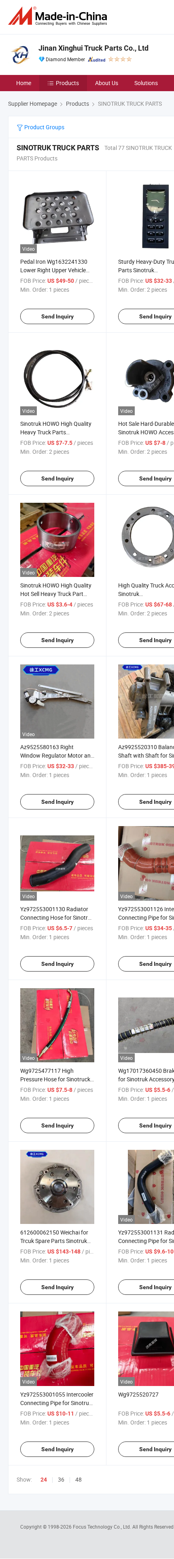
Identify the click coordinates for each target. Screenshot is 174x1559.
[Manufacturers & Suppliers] (59, 16)
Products (67, 83)
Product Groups (43, 127)
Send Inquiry (57, 316)
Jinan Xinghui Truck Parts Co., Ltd (93, 48)
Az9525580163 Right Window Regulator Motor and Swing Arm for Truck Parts (57, 755)
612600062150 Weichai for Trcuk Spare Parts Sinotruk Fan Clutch (54, 1240)
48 (78, 1479)
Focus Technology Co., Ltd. (102, 1526)
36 (61, 1479)
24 (43, 1479)
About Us (106, 83)
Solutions (146, 83)
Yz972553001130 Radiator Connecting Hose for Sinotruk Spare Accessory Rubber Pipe (57, 917)
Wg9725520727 (138, 1394)
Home (23, 83)
